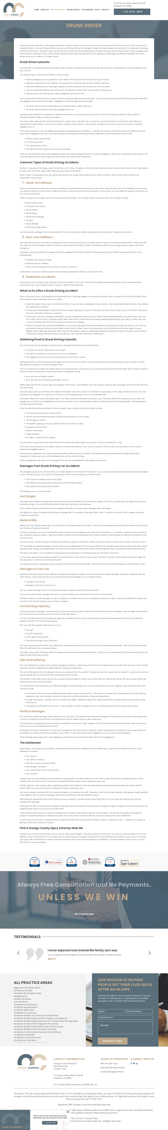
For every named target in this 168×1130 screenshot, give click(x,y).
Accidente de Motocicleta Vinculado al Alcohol (35, 1029)
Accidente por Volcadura (25, 1040)
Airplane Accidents (22, 999)
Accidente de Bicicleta (24, 1010)
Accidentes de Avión (23, 990)
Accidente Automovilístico (26, 1007)
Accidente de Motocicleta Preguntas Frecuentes (36, 1023)
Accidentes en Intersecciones (27, 1037)
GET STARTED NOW (84, 914)
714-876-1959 (133, 11)
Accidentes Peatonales (24, 1034)
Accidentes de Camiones (25, 1012)
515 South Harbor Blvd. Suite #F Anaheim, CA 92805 (129, 4)
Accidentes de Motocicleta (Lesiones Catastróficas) (37, 1032)
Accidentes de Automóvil (25, 1004)
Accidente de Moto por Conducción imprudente (36, 1015)
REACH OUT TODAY (112, 1041)
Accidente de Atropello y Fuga (27, 993)
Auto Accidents (21, 1001)
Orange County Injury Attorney (50, 828)
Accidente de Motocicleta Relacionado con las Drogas (38, 1026)
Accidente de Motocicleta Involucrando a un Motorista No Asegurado (46, 1021)
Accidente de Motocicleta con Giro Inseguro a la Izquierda (40, 1018)
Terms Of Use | (77, 1118)
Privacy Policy (91, 1118)
